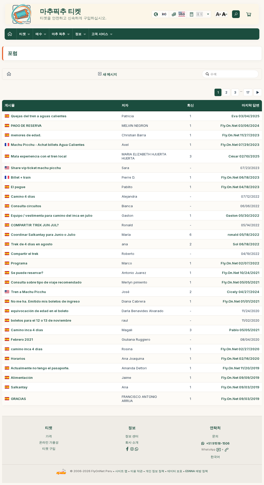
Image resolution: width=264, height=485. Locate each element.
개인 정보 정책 (155, 471)
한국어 (215, 457)
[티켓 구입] (249, 14)
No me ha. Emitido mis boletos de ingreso (45, 301)
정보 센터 (131, 436)
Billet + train (21, 177)
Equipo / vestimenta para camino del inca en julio (51, 215)
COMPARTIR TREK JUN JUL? (35, 225)
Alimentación (22, 377)
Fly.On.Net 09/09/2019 (240, 377)
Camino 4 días (23, 196)
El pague (18, 187)
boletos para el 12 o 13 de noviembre (41, 320)
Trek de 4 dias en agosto (31, 244)
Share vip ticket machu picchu (36, 168)
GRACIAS (18, 399)
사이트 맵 (121, 471)
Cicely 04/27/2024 (243, 292)
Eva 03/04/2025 (245, 116)
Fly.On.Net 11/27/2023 (240, 135)
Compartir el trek (24, 254)
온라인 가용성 (49, 442)
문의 (215, 436)
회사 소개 (131, 442)
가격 (49, 436)
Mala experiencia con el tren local (39, 156)
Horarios (18, 358)
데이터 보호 (174, 471)
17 (248, 92)
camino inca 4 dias (27, 349)
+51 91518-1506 (217, 443)
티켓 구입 (48, 448)
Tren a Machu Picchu (28, 292)
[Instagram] (132, 448)
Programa (19, 263)
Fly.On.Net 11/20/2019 (241, 368)
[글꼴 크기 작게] (224, 14)
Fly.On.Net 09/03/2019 (240, 387)
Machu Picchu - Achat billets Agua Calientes (48, 145)
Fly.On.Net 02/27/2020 (240, 349)
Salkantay (19, 387)
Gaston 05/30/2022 (242, 215)
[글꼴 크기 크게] (218, 14)
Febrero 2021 (22, 339)
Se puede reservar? (27, 273)
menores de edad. (26, 135)
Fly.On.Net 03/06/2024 (239, 125)
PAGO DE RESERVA (26, 125)
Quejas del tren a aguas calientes (39, 116)
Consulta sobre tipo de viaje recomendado (46, 282)
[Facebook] (127, 448)
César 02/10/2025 (243, 156)
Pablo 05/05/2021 (244, 330)
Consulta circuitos (26, 206)
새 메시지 (109, 74)
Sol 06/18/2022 (246, 244)
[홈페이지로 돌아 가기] (10, 34)
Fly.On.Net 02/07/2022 (240, 263)
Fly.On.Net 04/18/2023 (240, 187)
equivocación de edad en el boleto (39, 311)
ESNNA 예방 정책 (196, 471)
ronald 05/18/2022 (243, 234)
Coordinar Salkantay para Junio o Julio (43, 234)
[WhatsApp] (136, 448)
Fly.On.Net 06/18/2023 (240, 177)
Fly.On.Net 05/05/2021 (240, 282)
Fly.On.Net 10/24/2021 (240, 273)
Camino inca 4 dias (27, 330)
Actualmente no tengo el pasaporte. (40, 368)
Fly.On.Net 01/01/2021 (241, 301)
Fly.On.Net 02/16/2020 (240, 358)
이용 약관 (136, 471)
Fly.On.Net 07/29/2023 (240, 145)
